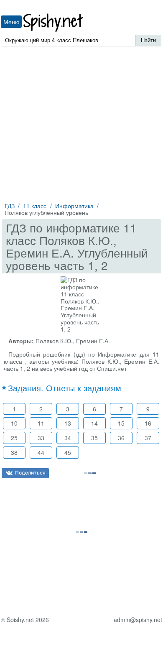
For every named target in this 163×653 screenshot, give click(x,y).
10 (14, 423)
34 (67, 438)
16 (148, 423)
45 (67, 452)
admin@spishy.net (138, 619)
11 (41, 423)
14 (94, 423)
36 (121, 438)
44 (41, 452)
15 (121, 423)
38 (14, 452)
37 (148, 438)
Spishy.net (53, 22)
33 (41, 438)
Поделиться (30, 472)
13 (67, 423)
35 (94, 438)
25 (14, 438)
